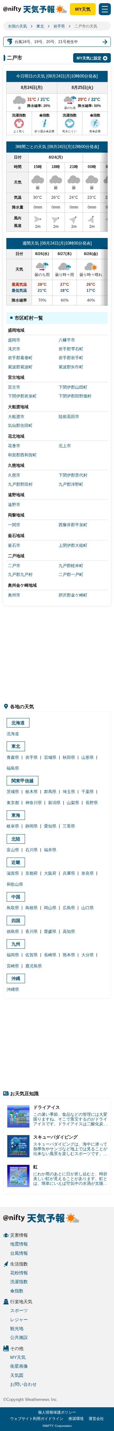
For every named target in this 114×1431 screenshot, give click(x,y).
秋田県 (69, 757)
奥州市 (14, 595)
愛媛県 (50, 931)
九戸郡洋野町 (71, 484)
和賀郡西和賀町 (22, 455)
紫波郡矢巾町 (71, 367)
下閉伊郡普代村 (73, 475)
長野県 (92, 802)
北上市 (65, 445)
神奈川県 (33, 802)
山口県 (87, 907)
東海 (15, 815)
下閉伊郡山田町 (73, 387)
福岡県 (13, 955)
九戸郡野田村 (20, 484)
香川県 (31, 931)
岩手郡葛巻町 (20, 357)
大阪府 (50, 873)
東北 (40, 26)
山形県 (87, 757)
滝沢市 (14, 349)
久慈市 (14, 475)
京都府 (31, 873)
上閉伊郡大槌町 (73, 545)
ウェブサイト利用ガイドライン (36, 1418)
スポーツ (19, 1310)
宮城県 (50, 757)
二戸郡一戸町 (71, 574)
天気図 (16, 1375)
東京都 (13, 802)
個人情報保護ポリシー (57, 1412)
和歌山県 (15, 884)
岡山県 (50, 907)
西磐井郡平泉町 (73, 524)
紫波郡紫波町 (20, 367)
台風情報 (19, 1253)
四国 (15, 920)
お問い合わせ (23, 1384)
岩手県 (59, 26)
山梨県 (73, 802)
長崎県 (50, 955)
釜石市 (14, 545)
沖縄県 (13, 989)
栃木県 (31, 791)
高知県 (69, 931)
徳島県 (13, 931)
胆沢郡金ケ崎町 (73, 595)
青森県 (13, 757)
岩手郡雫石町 (71, 349)
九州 (15, 944)
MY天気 (83, 9)
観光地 (16, 1328)
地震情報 (19, 1244)
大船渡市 (16, 416)
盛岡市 (14, 340)
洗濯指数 (19, 1281)
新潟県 (54, 802)
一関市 (14, 524)
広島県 (69, 907)
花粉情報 (19, 1272)
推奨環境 (76, 1418)
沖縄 (15, 978)
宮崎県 (13, 966)
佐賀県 (31, 955)
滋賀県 (13, 873)
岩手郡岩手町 (71, 357)
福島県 (13, 768)
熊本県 (69, 955)
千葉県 (87, 791)
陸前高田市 (69, 416)
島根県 (31, 907)
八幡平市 (67, 340)
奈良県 (87, 873)
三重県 (69, 826)
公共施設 (19, 1337)
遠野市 (14, 504)
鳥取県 (13, 907)
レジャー (19, 1319)
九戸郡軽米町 (71, 565)
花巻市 (14, 445)
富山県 (13, 849)
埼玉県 (69, 791)
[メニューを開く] (105, 9)
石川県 (31, 849)
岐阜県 (13, 826)
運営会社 (96, 1418)
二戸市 (14, 565)
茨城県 (13, 791)
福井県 (50, 849)
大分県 (87, 955)
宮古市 (14, 387)
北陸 (15, 838)
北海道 (18, 722)
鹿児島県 (33, 966)
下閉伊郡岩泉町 (22, 396)
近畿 (15, 862)
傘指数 (16, 1290)
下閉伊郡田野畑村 (75, 396)
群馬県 (50, 791)
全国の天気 (17, 26)
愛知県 (50, 826)
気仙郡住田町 (20, 425)
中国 (15, 896)
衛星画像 (19, 1366)
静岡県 (31, 826)
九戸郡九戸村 (20, 574)
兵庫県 (69, 873)
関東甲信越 (22, 780)
